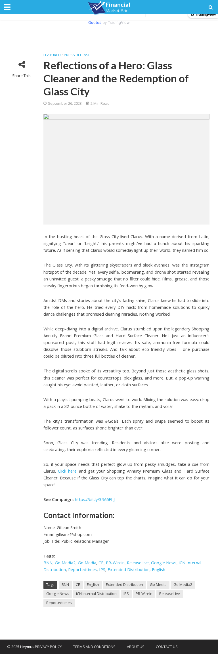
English (158, 569)
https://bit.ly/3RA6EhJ (95, 499)
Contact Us (167, 646)
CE (101, 562)
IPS (102, 569)
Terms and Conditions (94, 646)
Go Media (87, 562)
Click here (67, 471)
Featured (52, 54)
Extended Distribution (129, 569)
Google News (164, 562)
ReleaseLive (138, 562)
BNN (48, 562)
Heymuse (28, 646)
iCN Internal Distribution (96, 593)
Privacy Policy (48, 646)
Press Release (77, 54)
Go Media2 (65, 562)
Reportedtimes (82, 569)
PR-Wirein (115, 562)
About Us (135, 646)
